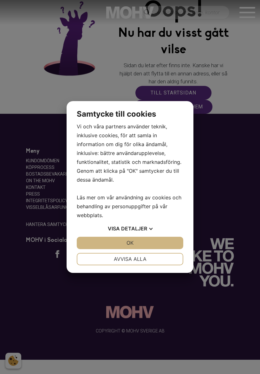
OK (130, 243)
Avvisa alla (130, 259)
